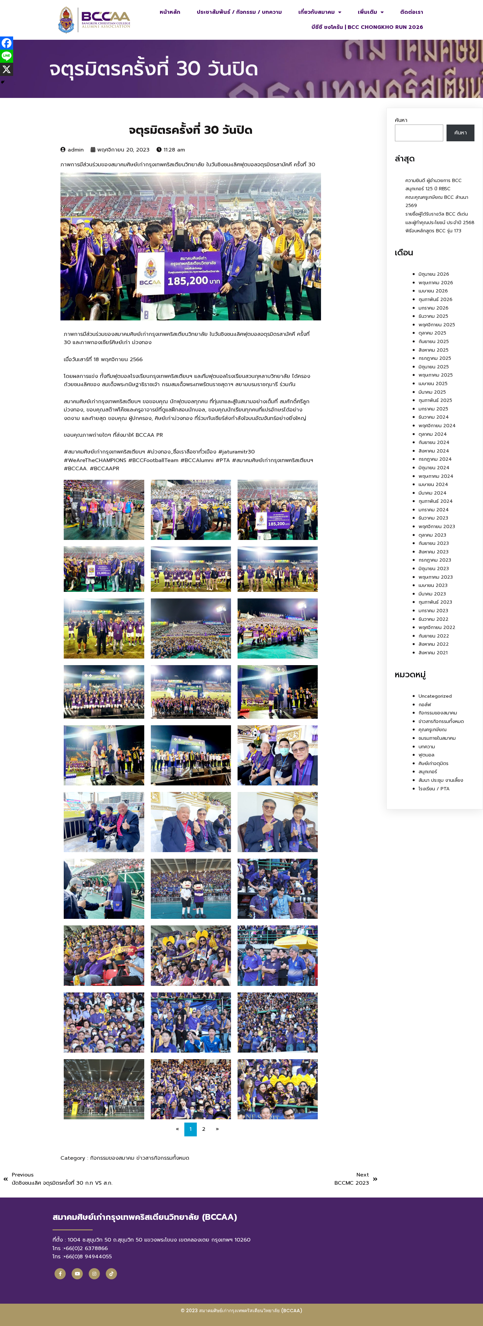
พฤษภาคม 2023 (436, 577)
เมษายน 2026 (433, 291)
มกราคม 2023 (433, 610)
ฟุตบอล (426, 755)
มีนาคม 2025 (432, 392)
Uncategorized (435, 696)
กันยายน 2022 (434, 636)
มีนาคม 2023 (432, 594)
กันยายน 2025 (434, 341)
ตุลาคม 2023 (432, 535)
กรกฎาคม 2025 (435, 358)
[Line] (6, 56)
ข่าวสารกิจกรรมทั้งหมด (162, 1158)
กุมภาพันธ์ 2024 (436, 501)
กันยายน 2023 (434, 543)
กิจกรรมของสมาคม (113, 1158)
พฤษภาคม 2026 (436, 282)
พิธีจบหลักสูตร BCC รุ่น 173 (433, 230)
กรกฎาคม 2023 (435, 560)
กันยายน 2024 (434, 442)
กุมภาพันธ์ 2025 (435, 400)
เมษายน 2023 (433, 585)
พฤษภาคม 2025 (436, 375)
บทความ (427, 746)
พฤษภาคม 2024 (436, 476)
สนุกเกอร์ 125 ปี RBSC (427, 188)
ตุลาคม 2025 (432, 333)
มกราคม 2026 (433, 308)
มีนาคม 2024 (433, 493)
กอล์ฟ (425, 704)
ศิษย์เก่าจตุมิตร (433, 763)
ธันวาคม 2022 (433, 619)
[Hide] (2, 82)
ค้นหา (401, 120)
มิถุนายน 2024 (434, 467)
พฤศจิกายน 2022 (437, 627)
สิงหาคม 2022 (434, 644)
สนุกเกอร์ (428, 771)
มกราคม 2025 (433, 409)
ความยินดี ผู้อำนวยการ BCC (433, 180)
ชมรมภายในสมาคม (437, 738)
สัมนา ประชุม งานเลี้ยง (441, 780)
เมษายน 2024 (433, 484)
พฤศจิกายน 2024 (437, 425)
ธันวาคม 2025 (433, 316)
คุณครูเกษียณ (433, 729)
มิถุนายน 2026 (434, 274)
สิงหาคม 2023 (433, 551)
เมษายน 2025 (433, 383)
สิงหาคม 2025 (433, 350)
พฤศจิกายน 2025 (437, 324)
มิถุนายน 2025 (434, 366)
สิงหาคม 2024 (434, 451)
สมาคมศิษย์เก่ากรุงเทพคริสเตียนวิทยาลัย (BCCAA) (250, 1310)
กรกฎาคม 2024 (435, 459)
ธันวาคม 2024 (434, 417)
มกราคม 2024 (434, 509)
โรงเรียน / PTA (434, 788)
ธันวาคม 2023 (433, 518)
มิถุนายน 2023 (434, 568)
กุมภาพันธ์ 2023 (435, 602)
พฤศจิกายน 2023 (437, 526)
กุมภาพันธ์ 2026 (435, 299)
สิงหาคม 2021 (433, 652)
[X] (6, 69)
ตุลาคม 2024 (433, 434)
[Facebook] (6, 43)
